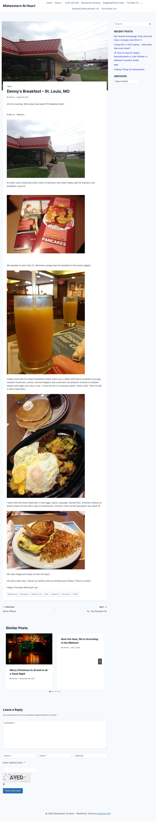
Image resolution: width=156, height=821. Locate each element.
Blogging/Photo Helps (113, 3)
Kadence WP (104, 813)
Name (8, 755)
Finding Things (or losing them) (129, 69)
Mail (116, 65)
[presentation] (29, 648)
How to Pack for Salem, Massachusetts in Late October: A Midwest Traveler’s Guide (130, 56)
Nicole (11, 97)
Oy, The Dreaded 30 (97, 609)
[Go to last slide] (10, 661)
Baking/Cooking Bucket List (85, 8)
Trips (9, 86)
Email (43, 755)
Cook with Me (72, 3)
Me (46, 594)
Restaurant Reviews (91, 3)
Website (79, 755)
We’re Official (9, 609)
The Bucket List (108, 8)
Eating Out (12, 594)
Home (49, 3)
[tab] (50, 691)
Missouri (55, 594)
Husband (24, 594)
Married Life (36, 594)
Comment (9, 723)
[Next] (100, 661)
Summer (66, 594)
